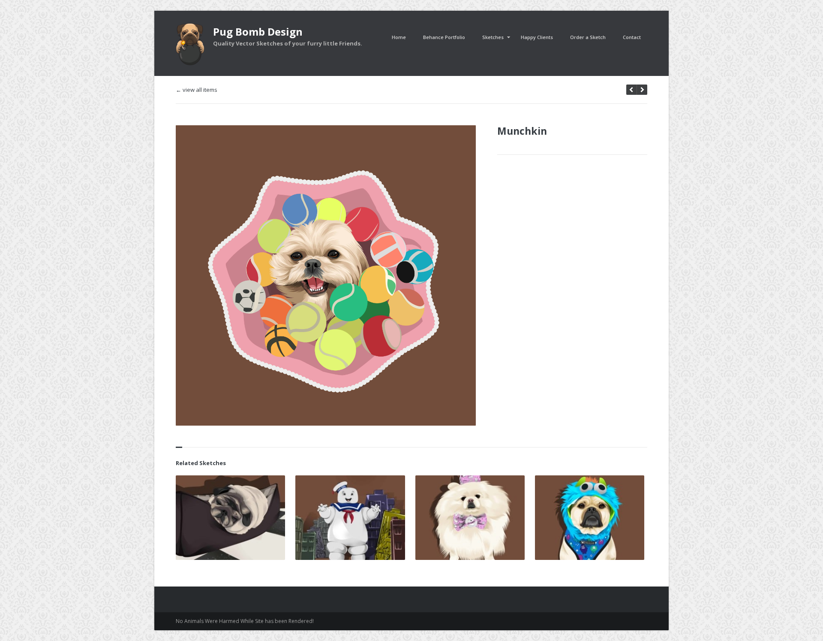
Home (399, 37)
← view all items (196, 90)
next (631, 90)
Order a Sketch (588, 37)
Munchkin (522, 131)
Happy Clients (537, 37)
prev (642, 90)
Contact (632, 37)
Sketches (493, 37)
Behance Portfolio (444, 37)
